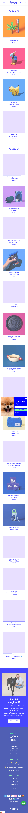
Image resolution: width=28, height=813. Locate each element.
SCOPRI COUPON (21, 409)
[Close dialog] (26, 398)
